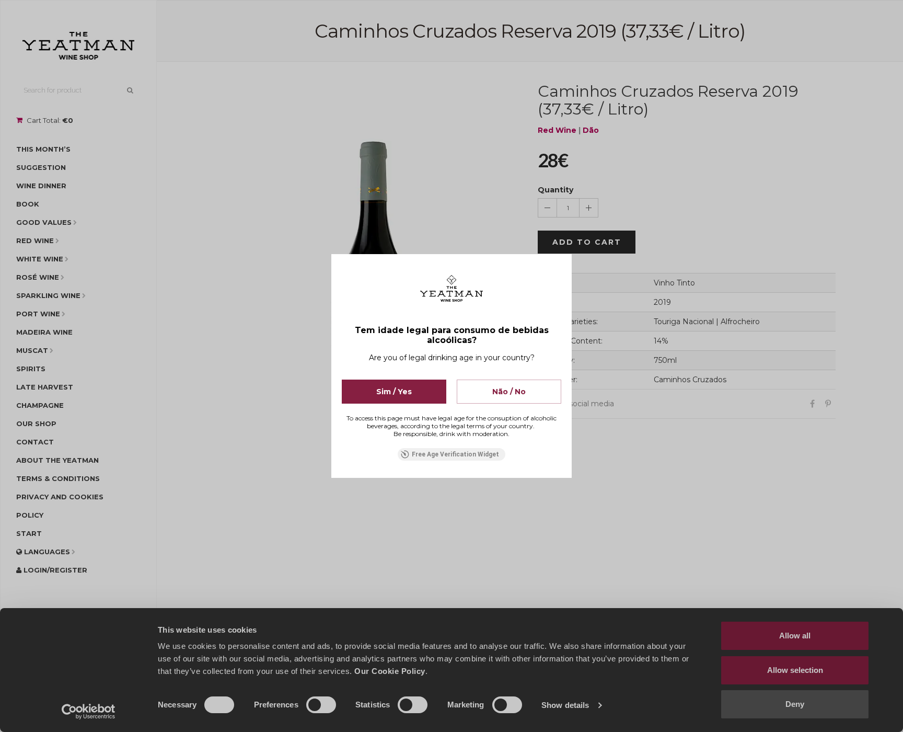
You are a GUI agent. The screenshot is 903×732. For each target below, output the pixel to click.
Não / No (509, 391)
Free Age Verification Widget (455, 454)
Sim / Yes (394, 391)
